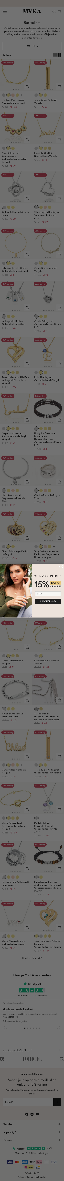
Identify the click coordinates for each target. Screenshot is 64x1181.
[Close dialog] (61, 566)
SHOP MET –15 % (48, 601)
